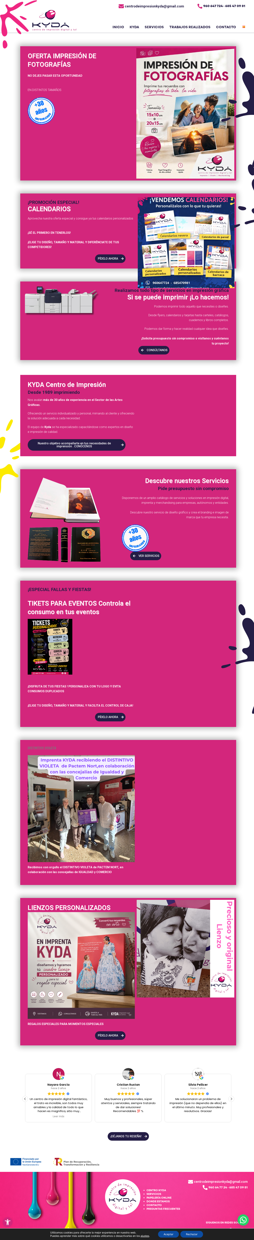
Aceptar (168, 1234)
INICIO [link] (118, 27)
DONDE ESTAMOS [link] (158, 1201)
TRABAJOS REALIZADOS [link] (189, 27)
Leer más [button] (58, 1116)
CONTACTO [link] (226, 27)
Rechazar (191, 1234)
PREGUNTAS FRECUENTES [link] (163, 1209)
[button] (231, 1099)
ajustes (145, 1235)
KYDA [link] (134, 27)
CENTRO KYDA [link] (156, 1190)
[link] (7, 1222)
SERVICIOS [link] (154, 27)
